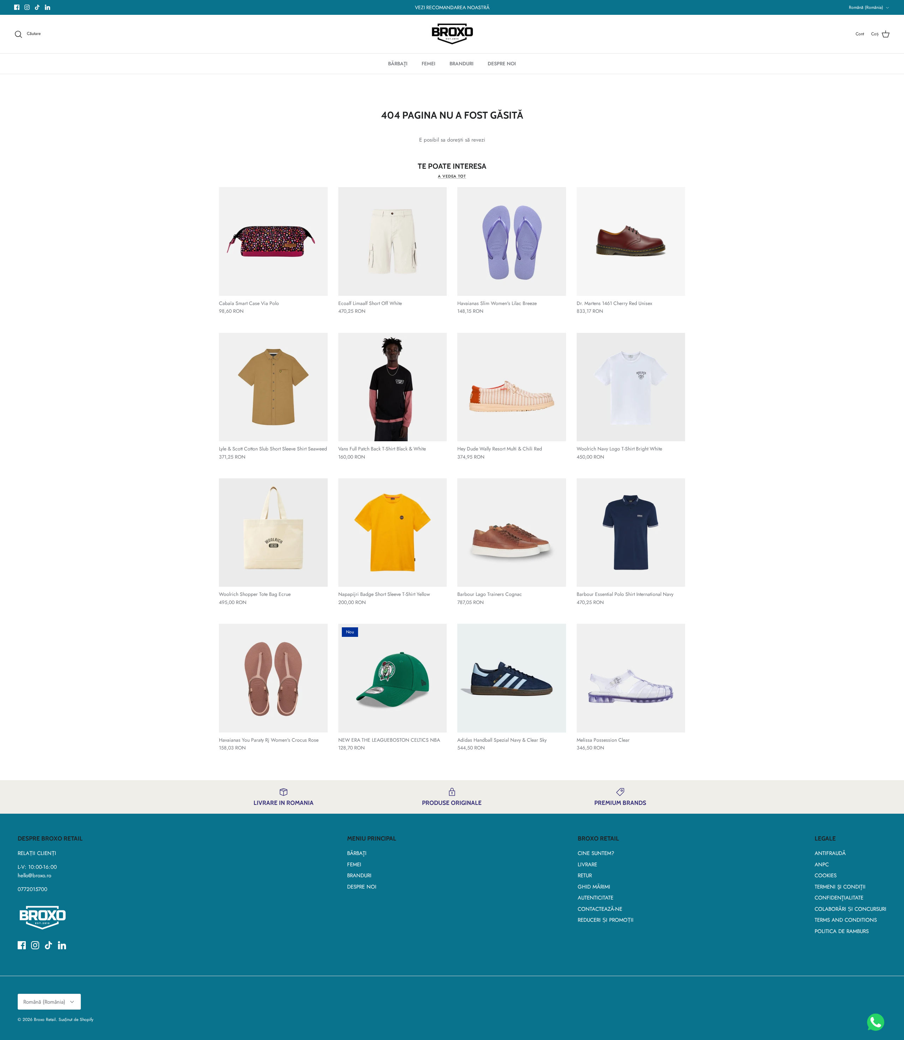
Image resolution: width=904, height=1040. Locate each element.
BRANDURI (462, 63)
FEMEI (428, 63)
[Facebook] (16, 7)
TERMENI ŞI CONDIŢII (840, 887)
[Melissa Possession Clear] (631, 678)
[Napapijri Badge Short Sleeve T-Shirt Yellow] (392, 532)
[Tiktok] (37, 7)
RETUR (585, 875)
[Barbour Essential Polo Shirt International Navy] (631, 532)
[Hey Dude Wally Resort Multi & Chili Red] (511, 387)
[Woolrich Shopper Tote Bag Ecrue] (273, 532)
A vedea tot (452, 176)
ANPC (822, 864)
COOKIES (826, 875)
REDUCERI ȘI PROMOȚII (606, 920)
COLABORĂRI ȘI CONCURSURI (850, 909)
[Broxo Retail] (452, 34)
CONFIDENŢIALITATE (839, 898)
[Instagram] (27, 7)
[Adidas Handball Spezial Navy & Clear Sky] (511, 678)
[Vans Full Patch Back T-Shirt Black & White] (392, 387)
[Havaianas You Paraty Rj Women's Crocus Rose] (273, 678)
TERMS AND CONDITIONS (846, 920)
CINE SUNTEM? (596, 853)
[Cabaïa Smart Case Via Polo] (273, 241)
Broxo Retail (45, 1019)
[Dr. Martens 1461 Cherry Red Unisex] (631, 241)
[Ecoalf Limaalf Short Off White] (392, 241)
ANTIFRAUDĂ (830, 853)
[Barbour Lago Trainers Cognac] (511, 532)
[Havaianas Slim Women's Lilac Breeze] (511, 241)
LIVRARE (587, 864)
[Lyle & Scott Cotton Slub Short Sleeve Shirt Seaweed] (273, 387)
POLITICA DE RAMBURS (842, 931)
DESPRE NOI (502, 63)
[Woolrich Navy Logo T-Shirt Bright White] (631, 387)
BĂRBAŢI (398, 63)
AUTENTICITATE (595, 898)
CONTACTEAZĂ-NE (600, 909)
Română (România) (866, 7)
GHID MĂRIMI (594, 887)
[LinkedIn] (47, 7)
